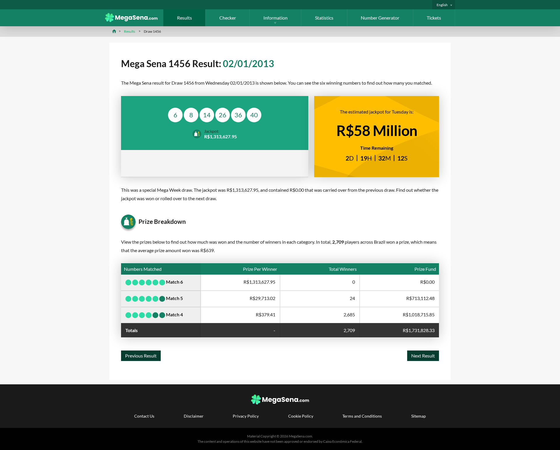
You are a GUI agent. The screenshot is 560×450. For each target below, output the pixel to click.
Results (184, 17)
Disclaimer (194, 416)
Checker (227, 17)
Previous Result (141, 355)
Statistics (324, 17)
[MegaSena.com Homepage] (134, 20)
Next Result (423, 355)
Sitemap (418, 416)
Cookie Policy (300, 416)
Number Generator (380, 17)
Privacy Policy (246, 416)
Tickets (434, 17)
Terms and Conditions (362, 416)
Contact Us (144, 416)
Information (275, 17)
